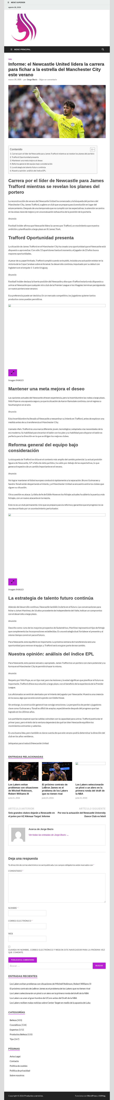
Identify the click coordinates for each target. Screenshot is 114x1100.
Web (10, 934)
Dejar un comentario (48, 80)
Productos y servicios (33, 1096)
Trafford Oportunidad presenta (25, 157)
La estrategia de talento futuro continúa (29, 167)
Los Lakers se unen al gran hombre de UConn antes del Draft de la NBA (43, 998)
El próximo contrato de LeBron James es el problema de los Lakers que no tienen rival (50, 988)
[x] (100, 7)
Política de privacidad (20, 1070)
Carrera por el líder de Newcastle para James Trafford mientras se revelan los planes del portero (53, 153)
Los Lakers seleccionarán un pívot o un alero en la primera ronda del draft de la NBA (49, 993)
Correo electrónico (20, 921)
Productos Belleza (18, 1034)
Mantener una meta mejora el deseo (27, 160)
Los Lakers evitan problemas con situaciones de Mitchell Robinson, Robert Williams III (50, 983)
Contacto (14, 1061)
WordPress (92, 1096)
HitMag (102, 1096)
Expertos (14, 1029)
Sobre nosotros (17, 1075)
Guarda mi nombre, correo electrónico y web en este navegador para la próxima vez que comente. (56, 951)
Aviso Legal (15, 1056)
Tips (10, 59)
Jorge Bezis (32, 80)
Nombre (13, 908)
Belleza (13, 1020)
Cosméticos (15, 1024)
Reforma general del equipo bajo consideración (32, 164)
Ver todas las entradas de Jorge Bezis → (49, 835)
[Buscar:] (57, 966)
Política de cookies (18, 1065)
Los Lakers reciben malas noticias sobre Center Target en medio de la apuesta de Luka (50, 1002)
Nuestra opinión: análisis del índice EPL (29, 170)
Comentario (15, 871)
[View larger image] (12, 372)
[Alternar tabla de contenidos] (91, 149)
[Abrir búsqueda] (103, 49)
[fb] (104, 7)
